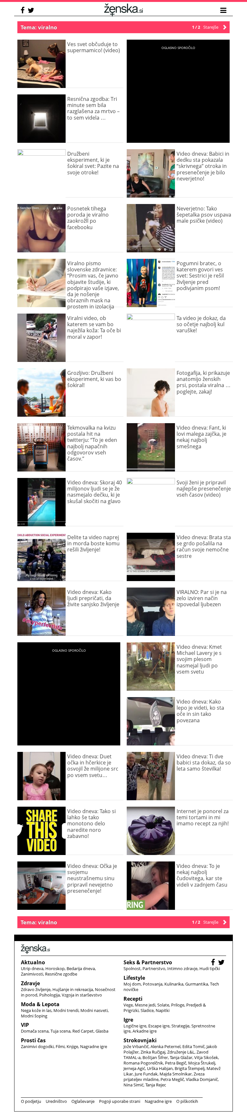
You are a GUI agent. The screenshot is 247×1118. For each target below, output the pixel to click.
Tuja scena (60, 1031)
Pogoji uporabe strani (119, 1101)
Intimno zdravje (182, 968)
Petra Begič (175, 1063)
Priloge (177, 1005)
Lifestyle (134, 977)
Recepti (133, 998)
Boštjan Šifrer (155, 1057)
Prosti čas (33, 1040)
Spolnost (132, 968)
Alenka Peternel (165, 1046)
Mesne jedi (145, 1005)
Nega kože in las (36, 1010)
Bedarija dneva (81, 968)
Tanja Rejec (155, 1085)
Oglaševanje (83, 1101)
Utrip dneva (32, 968)
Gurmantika (196, 984)
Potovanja (152, 984)
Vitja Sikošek (206, 1057)
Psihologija (49, 995)
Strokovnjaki (140, 1040)
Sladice (147, 1010)
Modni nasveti (94, 1010)
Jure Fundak (146, 1074)
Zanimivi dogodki (37, 1046)
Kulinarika (173, 984)
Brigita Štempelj (190, 1068)
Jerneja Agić (134, 1068)
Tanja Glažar (181, 1057)
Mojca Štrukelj (201, 1063)
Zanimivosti (32, 974)
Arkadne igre (145, 1031)
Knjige (72, 1046)
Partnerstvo (153, 968)
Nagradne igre (93, 1046)
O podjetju (31, 1101)
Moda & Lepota (40, 1004)
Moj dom (132, 984)
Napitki (162, 1010)
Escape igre (158, 1026)
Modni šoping (34, 1016)
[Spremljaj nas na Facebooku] (23, 11)
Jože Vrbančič (136, 1046)
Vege (128, 1005)
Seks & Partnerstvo (148, 962)
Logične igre (135, 1026)
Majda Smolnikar (176, 1074)
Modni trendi (65, 1010)
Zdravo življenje (35, 989)
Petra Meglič (172, 1079)
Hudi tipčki (209, 968)
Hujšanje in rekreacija (72, 989)
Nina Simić (133, 1085)
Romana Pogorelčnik (143, 1063)
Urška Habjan (160, 1068)
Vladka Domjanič (202, 1079)
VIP (25, 1024)
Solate (163, 1005)
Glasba (102, 1031)
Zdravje (30, 983)
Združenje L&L (181, 1052)
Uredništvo (56, 1101)
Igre (128, 1019)
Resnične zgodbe (61, 974)
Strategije (180, 1026)
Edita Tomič (193, 1046)
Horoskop (55, 968)
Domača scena (35, 1031)
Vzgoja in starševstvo (82, 995)
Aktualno (33, 962)
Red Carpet (83, 1031)
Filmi (60, 1046)
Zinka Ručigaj (153, 1052)
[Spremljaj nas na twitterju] (32, 11)
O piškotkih (187, 1101)
